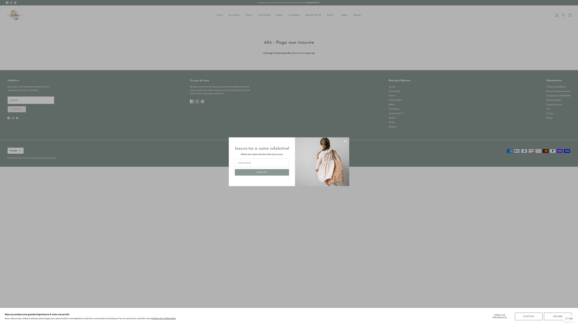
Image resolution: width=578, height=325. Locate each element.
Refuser (557, 316)
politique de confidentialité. (163, 318)
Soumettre (262, 172)
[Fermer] (345, 141)
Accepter (528, 316)
